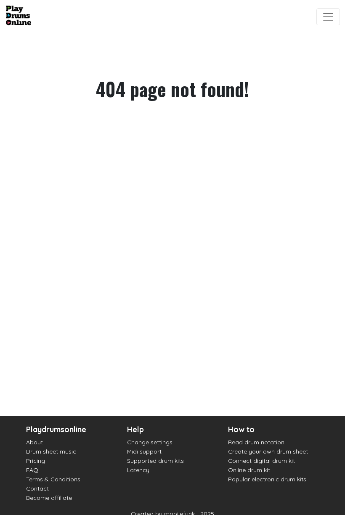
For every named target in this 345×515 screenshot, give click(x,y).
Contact (37, 488)
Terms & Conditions (53, 479)
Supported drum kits (155, 461)
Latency (138, 470)
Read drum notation (256, 442)
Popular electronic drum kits (267, 479)
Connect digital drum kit (261, 461)
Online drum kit (249, 470)
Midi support (144, 451)
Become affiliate (49, 498)
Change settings (149, 442)
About (34, 442)
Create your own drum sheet (268, 451)
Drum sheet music (51, 451)
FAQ (32, 470)
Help (135, 429)
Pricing (35, 461)
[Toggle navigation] (328, 16)
